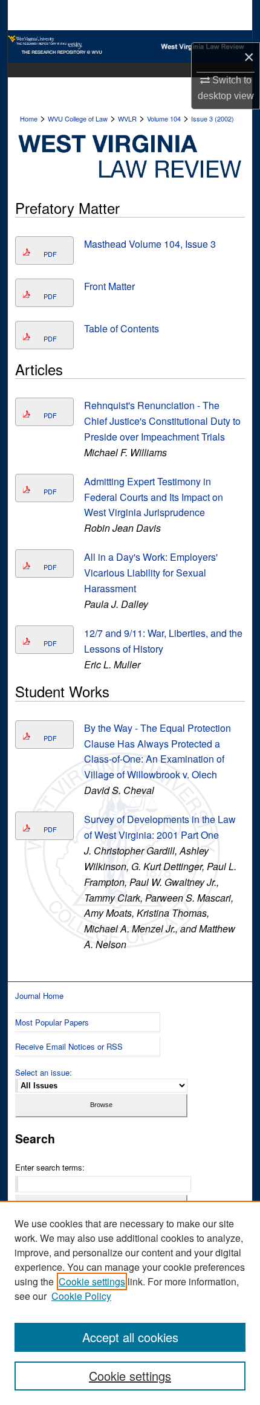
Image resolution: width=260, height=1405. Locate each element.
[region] (130, 1303)
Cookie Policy (81, 1296)
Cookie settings (92, 1281)
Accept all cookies (130, 1337)
